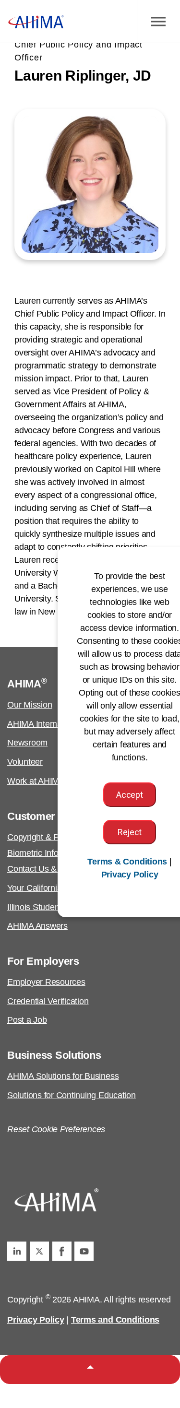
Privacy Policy (35, 1320)
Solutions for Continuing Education (71, 1095)
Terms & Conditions (127, 861)
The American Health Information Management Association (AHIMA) (36, 21)
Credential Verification (47, 1001)
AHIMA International (44, 724)
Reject (130, 832)
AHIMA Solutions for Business (63, 1076)
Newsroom (27, 742)
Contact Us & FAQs (43, 869)
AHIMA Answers (37, 926)
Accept (129, 795)
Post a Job (27, 1020)
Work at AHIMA (36, 781)
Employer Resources (46, 982)
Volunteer (25, 762)
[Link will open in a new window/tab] (16, 1251)
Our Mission (29, 705)
